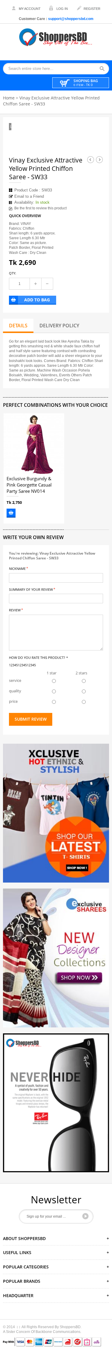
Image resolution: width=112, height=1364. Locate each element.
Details (18, 325)
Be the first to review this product (40, 208)
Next (99, 159)
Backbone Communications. (58, 1332)
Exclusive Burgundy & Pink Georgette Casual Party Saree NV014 (29, 485)
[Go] (85, 1216)
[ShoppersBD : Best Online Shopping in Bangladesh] (56, 37)
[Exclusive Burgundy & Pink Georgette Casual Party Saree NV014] (34, 443)
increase (36, 284)
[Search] (104, 69)
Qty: (12, 273)
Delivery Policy (59, 325)
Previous (90, 159)
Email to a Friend (29, 196)
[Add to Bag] (11, 513)
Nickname (17, 568)
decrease (47, 284)
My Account (30, 8)
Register (92, 8)
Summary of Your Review (31, 589)
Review (15, 609)
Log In (62, 8)
